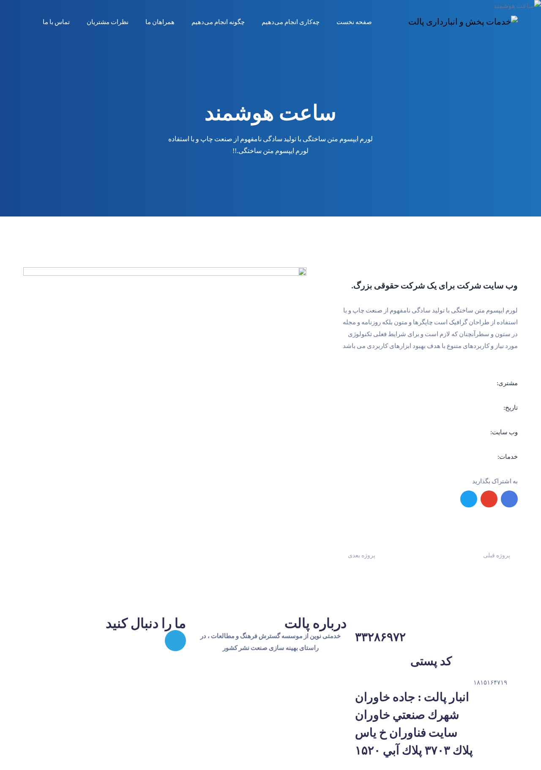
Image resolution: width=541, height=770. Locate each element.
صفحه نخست (354, 22)
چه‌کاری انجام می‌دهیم (291, 22)
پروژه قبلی (496, 555)
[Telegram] (175, 640)
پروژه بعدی (361, 555)
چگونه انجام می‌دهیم (218, 22)
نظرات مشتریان (107, 22)
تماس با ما (56, 22)
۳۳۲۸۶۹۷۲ (380, 637)
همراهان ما (160, 22)
